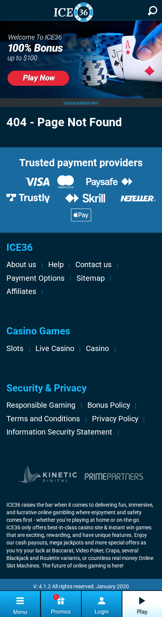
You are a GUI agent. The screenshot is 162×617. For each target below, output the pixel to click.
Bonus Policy (108, 405)
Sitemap (90, 278)
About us (21, 264)
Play (142, 611)
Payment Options (35, 278)
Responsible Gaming (40, 405)
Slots (14, 348)
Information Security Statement (59, 432)
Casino (97, 348)
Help (56, 264)
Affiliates (21, 291)
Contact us (93, 264)
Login (102, 611)
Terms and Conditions (43, 418)
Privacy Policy (115, 418)
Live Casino (54, 348)
